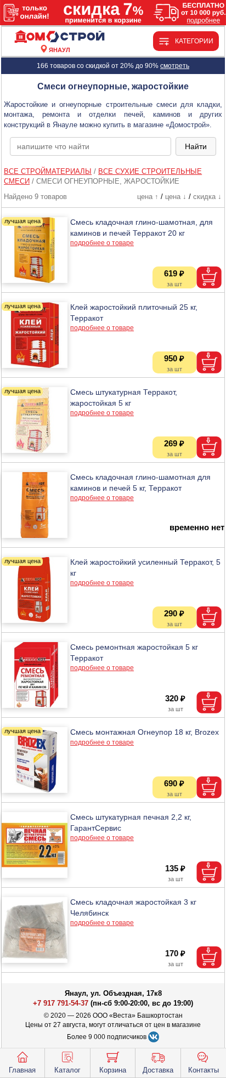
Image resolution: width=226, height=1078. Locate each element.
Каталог (67, 1070)
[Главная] (59, 37)
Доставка (158, 1070)
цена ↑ (148, 196)
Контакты (203, 1070)
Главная (22, 1070)
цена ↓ (176, 196)
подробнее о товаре (102, 243)
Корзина (112, 1070)
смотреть (174, 66)
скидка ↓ (207, 196)
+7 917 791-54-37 (60, 1003)
